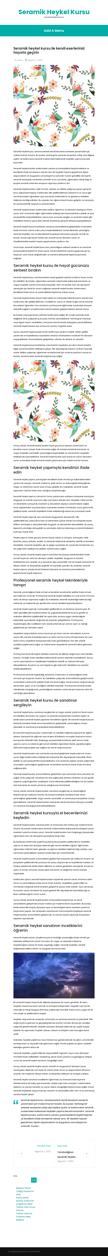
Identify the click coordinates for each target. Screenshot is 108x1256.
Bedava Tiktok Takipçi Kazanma (25, 1190)
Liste (18, 1194)
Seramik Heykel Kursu (54, 12)
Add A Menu (54, 30)
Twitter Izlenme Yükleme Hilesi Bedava (24, 1216)
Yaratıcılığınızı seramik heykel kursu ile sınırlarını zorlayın (67, 1154)
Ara (15, 1175)
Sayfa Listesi (22, 1197)
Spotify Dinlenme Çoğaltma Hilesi (25, 1202)
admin (20, 60)
